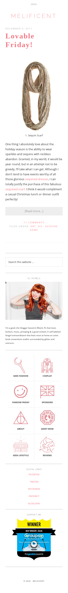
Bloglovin (34, 503)
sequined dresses (36, 179)
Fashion (51, 226)
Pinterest (34, 496)
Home (34, 230)
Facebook (34, 474)
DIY (40, 226)
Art (33, 226)
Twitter (34, 481)
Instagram (34, 488)
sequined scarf (15, 189)
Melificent (34, 16)
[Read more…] (34, 211)
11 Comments (34, 222)
